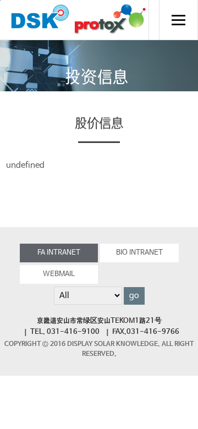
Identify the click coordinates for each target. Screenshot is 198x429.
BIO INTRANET (139, 253)
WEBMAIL (59, 274)
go (134, 296)
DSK (40, 19)
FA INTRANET (58, 253)
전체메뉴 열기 (178, 20)
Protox (110, 20)
